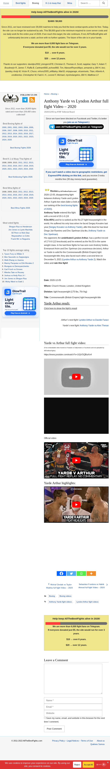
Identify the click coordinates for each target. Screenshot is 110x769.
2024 (4, 140)
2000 (4, 127)
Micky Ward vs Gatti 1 (14, 281)
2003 (20, 127)
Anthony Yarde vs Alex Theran (94, 325)
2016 (26, 133)
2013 (10, 133)
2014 (15, 133)
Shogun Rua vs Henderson (20, 227)
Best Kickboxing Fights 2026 (20, 177)
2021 (20, 137)
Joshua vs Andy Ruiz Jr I (14, 275)
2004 (26, 127)
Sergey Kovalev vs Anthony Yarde (65, 227)
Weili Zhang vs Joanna (14, 260)
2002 (15, 127)
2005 (31, 127)
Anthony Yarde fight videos (60, 602)
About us (101, 741)
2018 (4, 137)
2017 (31, 133)
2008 (15, 130)
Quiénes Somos (97, 744)
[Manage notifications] (104, 764)
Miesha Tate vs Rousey (14, 272)
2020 (15, 137)
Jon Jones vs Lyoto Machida (20, 230)
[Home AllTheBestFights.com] (11, 102)
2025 (10, 140)
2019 (10, 137)
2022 (26, 137)
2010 (26, 130)
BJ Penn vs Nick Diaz (21, 233)
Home (6, 3)
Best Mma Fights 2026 (20, 208)
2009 (20, 130)
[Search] (104, 3)
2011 (31, 130)
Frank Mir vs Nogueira (20, 239)
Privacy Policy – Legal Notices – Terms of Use (72, 741)
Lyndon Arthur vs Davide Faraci (94, 320)
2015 (20, 133)
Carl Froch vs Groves (13, 269)
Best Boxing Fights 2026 (20, 148)
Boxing (35, 3)
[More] (91, 573)
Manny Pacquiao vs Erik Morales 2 (19, 263)
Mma (69, 3)
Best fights (21, 3)
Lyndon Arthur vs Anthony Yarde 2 (79, 259)
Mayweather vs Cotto (21, 236)
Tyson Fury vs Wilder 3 (14, 254)
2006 (4, 130)
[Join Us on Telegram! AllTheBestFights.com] (76, 128)
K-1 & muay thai (53, 3)
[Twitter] (71, 573)
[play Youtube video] (76, 377)
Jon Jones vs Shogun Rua (15, 278)
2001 (10, 127)
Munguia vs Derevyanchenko (16, 266)
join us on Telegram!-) (78, 122)
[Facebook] (61, 573)
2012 (4, 133)
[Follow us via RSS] (32, 102)
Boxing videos (65, 596)
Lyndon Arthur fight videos (87, 602)
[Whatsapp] (81, 573)
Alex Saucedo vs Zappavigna (16, 257)
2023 (31, 137)
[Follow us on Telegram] (25, 102)
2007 (10, 130)
